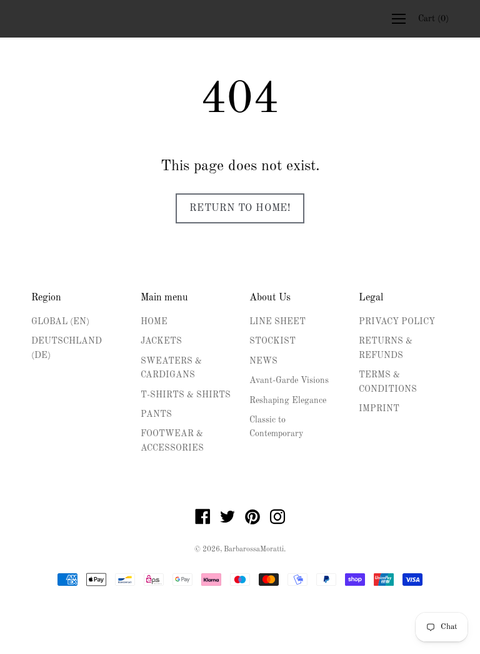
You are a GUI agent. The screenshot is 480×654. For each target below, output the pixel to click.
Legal (371, 298)
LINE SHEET (277, 321)
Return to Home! (240, 208)
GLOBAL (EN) (60, 321)
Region (46, 298)
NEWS (263, 361)
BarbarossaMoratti (254, 549)
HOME (154, 321)
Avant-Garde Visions (289, 380)
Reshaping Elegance (287, 400)
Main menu (164, 298)
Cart (433, 18)
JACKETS (161, 341)
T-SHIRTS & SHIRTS (186, 395)
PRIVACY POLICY (397, 321)
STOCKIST (272, 341)
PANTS (156, 414)
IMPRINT (379, 408)
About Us (270, 298)
